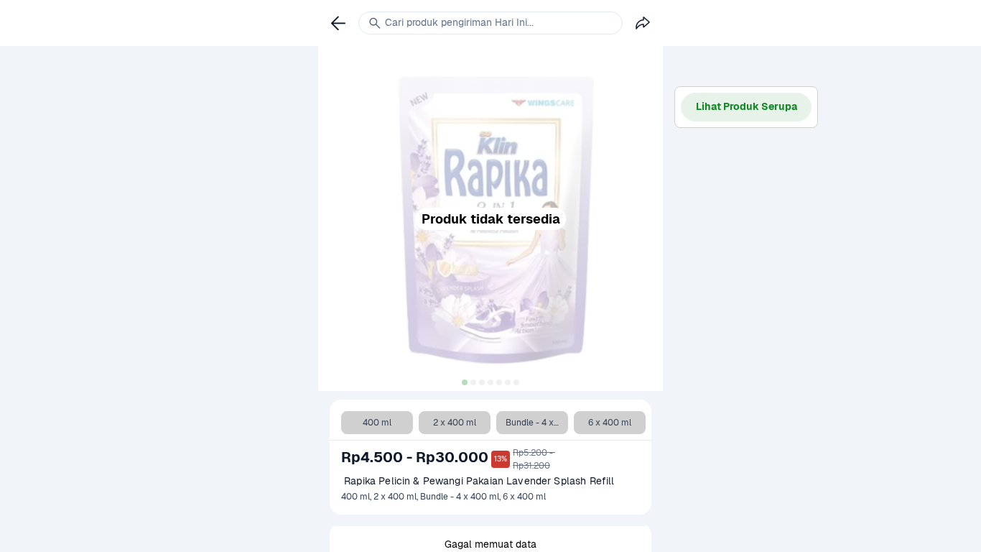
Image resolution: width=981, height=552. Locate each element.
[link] (338, 23)
